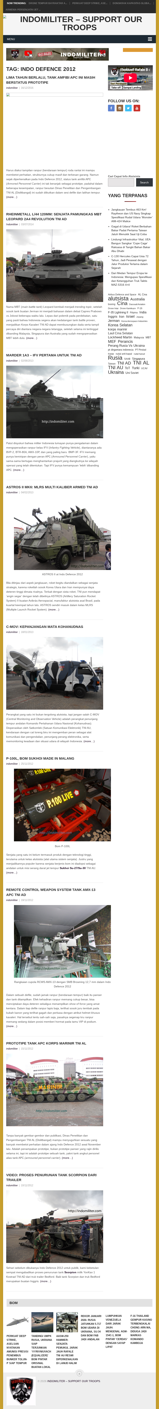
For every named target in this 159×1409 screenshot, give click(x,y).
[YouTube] (137, 108)
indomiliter (12, 87)
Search (144, 182)
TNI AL (141, 363)
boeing (111, 304)
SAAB (127, 359)
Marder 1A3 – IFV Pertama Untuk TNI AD (44, 355)
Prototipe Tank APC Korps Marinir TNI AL (46, 1043)
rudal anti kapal (124, 353)
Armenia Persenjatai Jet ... (23, 9)
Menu (11, 39)
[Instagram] (120, 108)
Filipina (134, 312)
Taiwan (112, 363)
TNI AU (115, 368)
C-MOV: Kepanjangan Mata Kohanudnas (44, 627)
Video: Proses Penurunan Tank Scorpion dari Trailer (51, 1177)
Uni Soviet (131, 372)
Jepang (139, 317)
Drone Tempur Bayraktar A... (48, 3)
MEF (112, 341)
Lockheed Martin (120, 337)
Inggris (112, 316)
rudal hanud (139, 354)
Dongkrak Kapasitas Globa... (132, 3)
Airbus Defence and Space (122, 294)
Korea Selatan (120, 325)
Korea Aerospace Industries (134, 321)
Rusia (115, 358)
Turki (135, 368)
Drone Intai (113, 308)
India (142, 312)
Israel (130, 316)
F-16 (139, 308)
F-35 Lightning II (118, 312)
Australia (137, 299)
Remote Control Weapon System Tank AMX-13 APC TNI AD (50, 892)
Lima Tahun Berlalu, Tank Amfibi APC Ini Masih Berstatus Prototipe (50, 80)
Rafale (111, 354)
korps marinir (117, 329)
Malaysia (139, 337)
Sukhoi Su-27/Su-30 (73, 868)
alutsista (118, 298)
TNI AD (124, 363)
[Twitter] (128, 108)
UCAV (144, 368)
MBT (148, 337)
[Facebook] (111, 108)
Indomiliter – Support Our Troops (73, 1381)
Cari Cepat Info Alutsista (124, 176)
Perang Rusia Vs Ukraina (126, 345)
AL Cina (142, 294)
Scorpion (70, 1272)
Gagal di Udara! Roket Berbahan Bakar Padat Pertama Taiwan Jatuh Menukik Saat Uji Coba (131, 230)
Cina (122, 303)
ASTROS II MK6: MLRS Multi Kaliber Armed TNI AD (52, 487)
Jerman (114, 321)
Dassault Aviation (137, 304)
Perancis (125, 341)
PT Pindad (140, 350)
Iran (121, 316)
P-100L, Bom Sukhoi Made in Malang (40, 758)
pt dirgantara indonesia (120, 349)
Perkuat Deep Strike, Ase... (89, 3)
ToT (127, 368)
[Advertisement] (133, 143)
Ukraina (116, 372)
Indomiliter (12, 224)
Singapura (138, 358)
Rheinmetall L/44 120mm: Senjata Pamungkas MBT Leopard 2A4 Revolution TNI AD (54, 216)
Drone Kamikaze (128, 308)
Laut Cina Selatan (120, 333)
